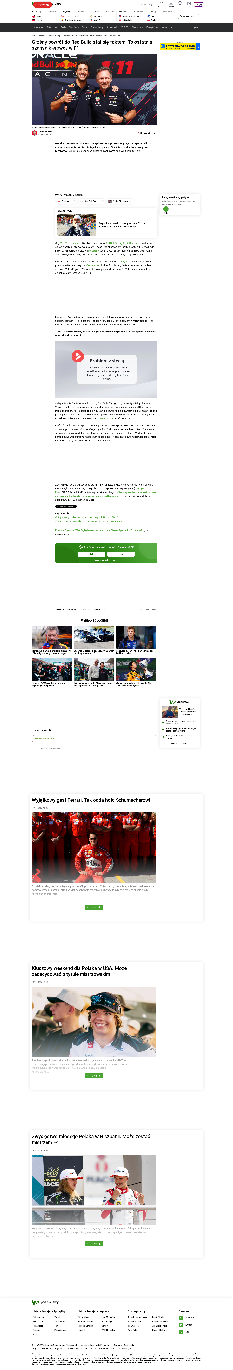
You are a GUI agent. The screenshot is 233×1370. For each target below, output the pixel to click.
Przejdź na (41, 5)
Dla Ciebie (38, 27)
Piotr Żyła (132, 1330)
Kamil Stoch (158, 1317)
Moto (164, 27)
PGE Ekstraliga (108, 1330)
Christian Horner (105, 418)
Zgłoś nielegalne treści (50, 749)
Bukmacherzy (97, 27)
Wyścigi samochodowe (91, 609)
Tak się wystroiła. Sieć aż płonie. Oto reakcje (181, 737)
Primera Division (85, 1326)
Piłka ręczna (137, 27)
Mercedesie (92, 265)
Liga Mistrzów (108, 1317)
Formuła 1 (42, 36)
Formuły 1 (121, 261)
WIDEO (124, 27)
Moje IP (92, 1348)
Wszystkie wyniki (187, 16)
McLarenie (94, 250)
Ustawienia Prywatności (101, 1345)
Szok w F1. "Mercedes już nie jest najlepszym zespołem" (49, 684)
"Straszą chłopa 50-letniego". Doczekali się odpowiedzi (187, 711)
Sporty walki (112, 27)
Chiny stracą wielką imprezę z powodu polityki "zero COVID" (87, 517)
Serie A (105, 1326)
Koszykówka (152, 27)
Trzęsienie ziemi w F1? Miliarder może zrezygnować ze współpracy (93, 684)
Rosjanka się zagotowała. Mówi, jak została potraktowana (181, 729)
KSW (35, 1334)
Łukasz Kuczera (46, 131)
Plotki (84, 1348)
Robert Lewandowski (137, 1317)
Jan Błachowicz (159, 1326)
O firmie (60, 1345)
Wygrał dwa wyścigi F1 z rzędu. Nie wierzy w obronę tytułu (133, 684)
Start (33, 36)
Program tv (59, 1348)
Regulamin (129, 1345)
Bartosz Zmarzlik (160, 1321)
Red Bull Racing (54, 36)
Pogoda (35, 1348)
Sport (114, 1348)
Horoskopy (47, 1348)
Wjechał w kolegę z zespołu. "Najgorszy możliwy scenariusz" (94, 652)
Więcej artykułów (179, 743)
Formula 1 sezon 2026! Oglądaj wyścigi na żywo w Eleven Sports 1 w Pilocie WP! (99, 530)
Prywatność (82, 1345)
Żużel (84, 27)
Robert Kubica (134, 1321)
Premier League (85, 1321)
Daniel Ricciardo (131, 243)
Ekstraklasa (83, 1317)
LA (171, 27)
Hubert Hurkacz (159, 1330)
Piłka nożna (52, 27)
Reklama (118, 1345)
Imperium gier (125, 1348)
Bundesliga (107, 1321)
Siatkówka (74, 27)
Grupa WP (49, 1345)
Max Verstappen (69, 243)
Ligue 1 (81, 1330)
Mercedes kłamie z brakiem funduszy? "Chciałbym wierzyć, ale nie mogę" (51, 652)
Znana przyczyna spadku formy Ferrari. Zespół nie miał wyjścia (89, 521)
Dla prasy (70, 1345)
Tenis (63, 27)
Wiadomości (103, 1348)
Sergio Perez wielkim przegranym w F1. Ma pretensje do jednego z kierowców (121, 225)
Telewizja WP (72, 1348)
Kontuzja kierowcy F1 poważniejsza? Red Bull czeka (134, 652)
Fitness (36, 1330)
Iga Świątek (133, 1326)
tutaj (84, 1364)
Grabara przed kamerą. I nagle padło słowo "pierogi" (181, 722)
